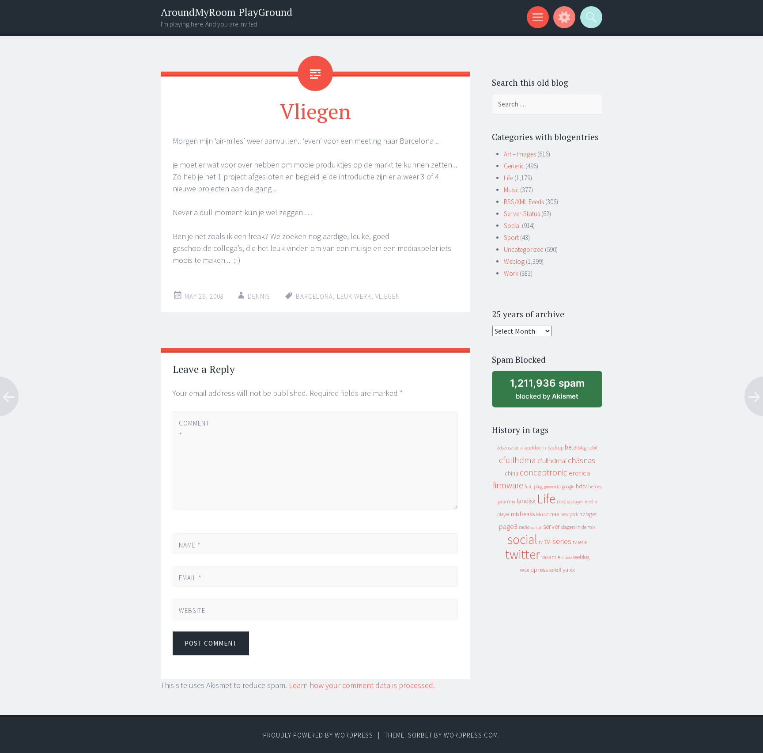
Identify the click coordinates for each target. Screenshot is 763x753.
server (551, 526)
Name (190, 545)
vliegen (387, 296)
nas (554, 514)
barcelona (314, 296)
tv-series (557, 541)
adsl (518, 448)
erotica (579, 472)
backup (555, 447)
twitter (522, 554)
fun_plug (534, 486)
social (522, 539)
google (568, 486)
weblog (581, 557)
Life (508, 178)
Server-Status (522, 213)
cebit (593, 447)
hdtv (581, 486)
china (511, 473)
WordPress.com (471, 735)
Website (192, 610)
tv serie (580, 542)
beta (571, 447)
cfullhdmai (552, 460)
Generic (514, 166)
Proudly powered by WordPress (318, 735)
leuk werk (354, 296)
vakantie (550, 557)
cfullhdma (517, 459)
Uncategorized (524, 249)
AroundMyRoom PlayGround (226, 12)
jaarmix (506, 501)
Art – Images (520, 154)
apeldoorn (535, 447)
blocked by (555, 392)
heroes (595, 486)
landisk (526, 501)
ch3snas (581, 460)
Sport (511, 237)
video (566, 557)
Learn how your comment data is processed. (362, 685)
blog (582, 448)
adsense (505, 448)
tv (541, 542)
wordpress (534, 569)
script (536, 527)
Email (190, 578)
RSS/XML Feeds (524, 202)
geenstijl (552, 487)
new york (569, 514)
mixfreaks (523, 514)
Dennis (259, 296)
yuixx (569, 570)
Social (512, 225)
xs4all (555, 570)
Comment (193, 429)
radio (524, 527)
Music (511, 190)
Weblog (514, 261)
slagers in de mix (578, 527)
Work (511, 273)
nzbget (588, 514)
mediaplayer (570, 501)
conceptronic (543, 472)
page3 (508, 526)
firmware (508, 485)
